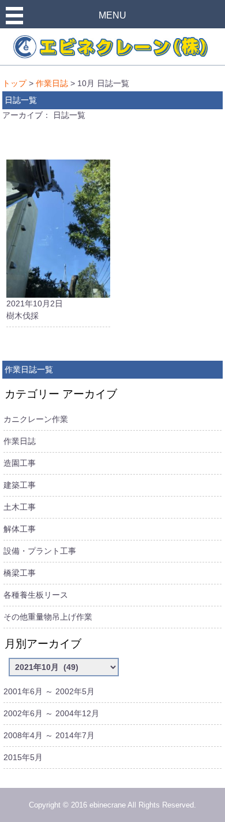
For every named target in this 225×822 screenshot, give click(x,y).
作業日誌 (52, 83)
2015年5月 (23, 757)
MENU (112, 15)
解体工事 (19, 529)
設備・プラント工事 (39, 551)
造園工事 (19, 463)
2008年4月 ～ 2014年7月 (49, 735)
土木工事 (19, 507)
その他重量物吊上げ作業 (47, 616)
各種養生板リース (35, 594)
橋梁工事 (19, 572)
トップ (14, 83)
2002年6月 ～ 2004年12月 (51, 713)
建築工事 (19, 485)
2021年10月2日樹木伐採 (34, 309)
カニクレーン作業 (35, 419)
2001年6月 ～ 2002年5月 (49, 691)
